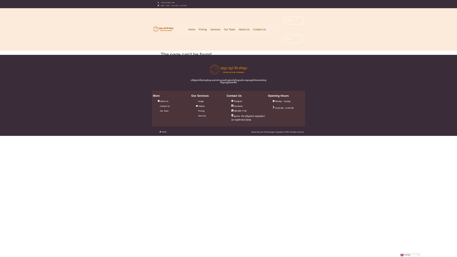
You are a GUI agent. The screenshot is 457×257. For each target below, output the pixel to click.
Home (191, 29)
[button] (284, 11)
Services (215, 29)
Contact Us (259, 29)
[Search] (299, 20)
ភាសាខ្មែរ (406, 255)
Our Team (229, 29)
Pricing (203, 29)
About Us (244, 29)
